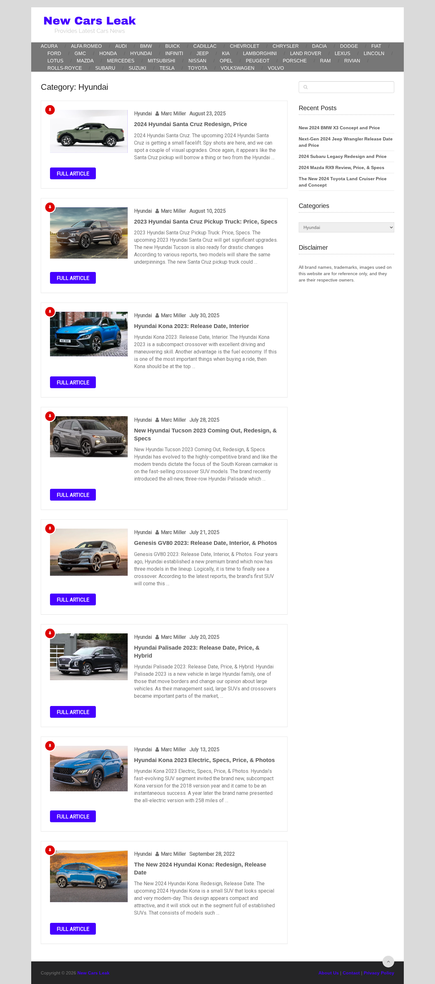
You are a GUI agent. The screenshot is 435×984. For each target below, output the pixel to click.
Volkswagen (237, 68)
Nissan (197, 60)
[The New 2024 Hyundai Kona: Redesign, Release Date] (89, 876)
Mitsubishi (161, 60)
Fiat (376, 46)
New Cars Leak (93, 972)
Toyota (197, 68)
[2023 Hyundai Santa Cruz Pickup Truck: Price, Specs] (89, 233)
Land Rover (305, 53)
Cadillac (205, 46)
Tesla (167, 68)
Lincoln (374, 53)
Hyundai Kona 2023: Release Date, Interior (191, 326)
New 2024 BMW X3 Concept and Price (339, 127)
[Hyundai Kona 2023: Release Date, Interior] (89, 334)
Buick (172, 46)
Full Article (73, 174)
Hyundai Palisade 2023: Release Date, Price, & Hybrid (197, 652)
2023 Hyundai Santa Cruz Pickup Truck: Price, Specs (205, 221)
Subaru (105, 68)
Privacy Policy (379, 972)
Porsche (295, 60)
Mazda (85, 60)
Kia (226, 53)
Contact (351, 972)
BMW (146, 46)
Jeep (202, 53)
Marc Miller (173, 114)
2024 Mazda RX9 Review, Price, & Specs (341, 167)
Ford (54, 53)
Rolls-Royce (64, 68)
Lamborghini (260, 53)
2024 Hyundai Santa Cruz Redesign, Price (190, 124)
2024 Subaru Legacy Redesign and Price (343, 156)
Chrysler (286, 46)
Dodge (349, 46)
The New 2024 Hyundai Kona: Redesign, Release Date (200, 868)
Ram (325, 60)
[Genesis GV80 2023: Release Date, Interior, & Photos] (89, 552)
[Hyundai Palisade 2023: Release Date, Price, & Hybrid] (89, 657)
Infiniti (174, 53)
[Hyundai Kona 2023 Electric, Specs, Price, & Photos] (89, 768)
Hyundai (141, 53)
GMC (80, 53)
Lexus (342, 53)
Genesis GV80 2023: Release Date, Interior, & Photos (205, 543)
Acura (49, 46)
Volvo (276, 68)
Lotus (55, 60)
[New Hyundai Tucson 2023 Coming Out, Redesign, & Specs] (89, 436)
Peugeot (257, 60)
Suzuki (137, 68)
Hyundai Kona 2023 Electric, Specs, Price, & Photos (204, 760)
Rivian (352, 60)
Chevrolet (244, 46)
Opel (226, 60)
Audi (121, 46)
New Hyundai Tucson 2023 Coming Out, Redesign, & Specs (205, 434)
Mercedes (120, 60)
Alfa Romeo (86, 46)
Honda (108, 53)
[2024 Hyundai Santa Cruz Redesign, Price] (89, 131)
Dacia (319, 46)
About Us (328, 972)
